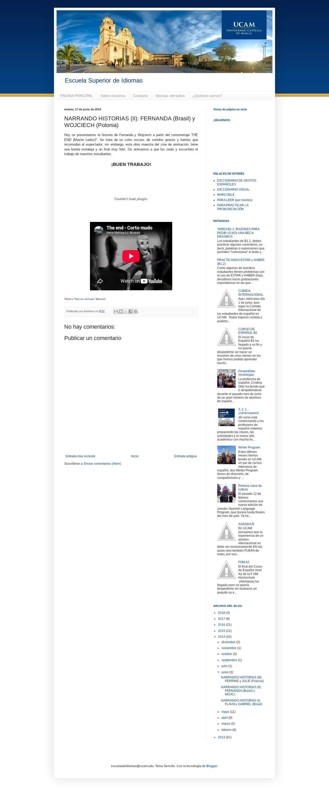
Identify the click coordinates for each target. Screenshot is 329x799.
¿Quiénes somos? (207, 96)
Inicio (135, 456)
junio (225, 672)
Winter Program (249, 447)
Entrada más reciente (80, 456)
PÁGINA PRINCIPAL (76, 96)
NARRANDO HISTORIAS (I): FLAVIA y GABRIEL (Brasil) (241, 702)
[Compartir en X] (125, 311)
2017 (222, 619)
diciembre (229, 642)
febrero (227, 730)
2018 (222, 613)
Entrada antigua (185, 456)
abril (225, 718)
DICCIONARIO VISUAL (233, 189)
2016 (222, 624)
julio (225, 666)
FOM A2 (243, 562)
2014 (222, 637)
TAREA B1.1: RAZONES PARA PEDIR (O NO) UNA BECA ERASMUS (238, 232)
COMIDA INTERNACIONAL (250, 292)
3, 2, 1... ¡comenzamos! (248, 411)
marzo (226, 723)
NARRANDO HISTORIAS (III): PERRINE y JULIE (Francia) (242, 679)
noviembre (229, 648)
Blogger (211, 766)
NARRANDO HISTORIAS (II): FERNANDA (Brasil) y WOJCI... (241, 690)
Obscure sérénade (84, 299)
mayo (226, 712)
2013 (222, 737)
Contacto (140, 96)
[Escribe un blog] (120, 311)
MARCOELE (226, 194)
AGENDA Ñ (246, 524)
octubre (227, 654)
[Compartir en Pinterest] (135, 311)
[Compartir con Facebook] (130, 311)
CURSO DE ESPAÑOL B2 (247, 331)
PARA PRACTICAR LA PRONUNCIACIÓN (232, 207)
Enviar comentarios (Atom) (102, 463)
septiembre (230, 660)
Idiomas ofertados (170, 96)
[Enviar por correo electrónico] (115, 311)
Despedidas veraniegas (246, 372)
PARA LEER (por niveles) (234, 200)
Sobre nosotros (112, 96)
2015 (222, 631)
